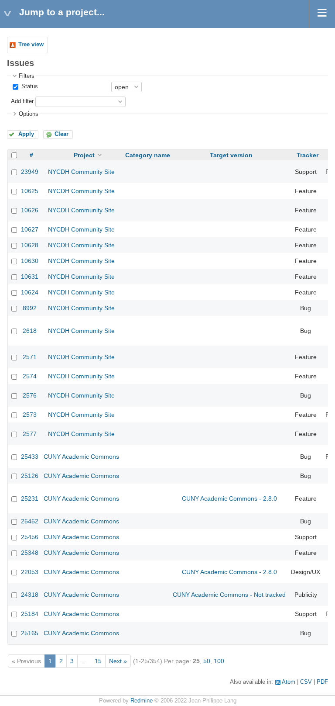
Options (28, 114)
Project (84, 155)
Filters (26, 76)
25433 (29, 456)
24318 (29, 594)
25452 (29, 521)
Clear (61, 134)
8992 (30, 308)
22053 (29, 571)
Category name (147, 155)
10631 (29, 276)
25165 (29, 633)
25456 (29, 536)
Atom (288, 682)
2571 (30, 356)
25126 (29, 475)
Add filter (22, 101)
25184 (29, 613)
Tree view (31, 45)
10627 (29, 229)
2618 (30, 330)
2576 (30, 395)
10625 (29, 190)
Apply (26, 134)
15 (98, 661)
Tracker (307, 155)
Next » (118, 661)
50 (206, 661)
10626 (29, 210)
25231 (29, 498)
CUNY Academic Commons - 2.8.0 (229, 498)
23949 (29, 171)
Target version (231, 155)
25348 (29, 552)
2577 (30, 433)
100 (219, 661)
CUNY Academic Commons (81, 456)
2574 (30, 376)
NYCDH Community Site (81, 171)
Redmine (141, 701)
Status (29, 86)
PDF (322, 682)
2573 (30, 414)
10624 (29, 292)
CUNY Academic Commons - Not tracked (229, 594)
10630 (29, 260)
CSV (306, 682)
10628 (29, 245)
